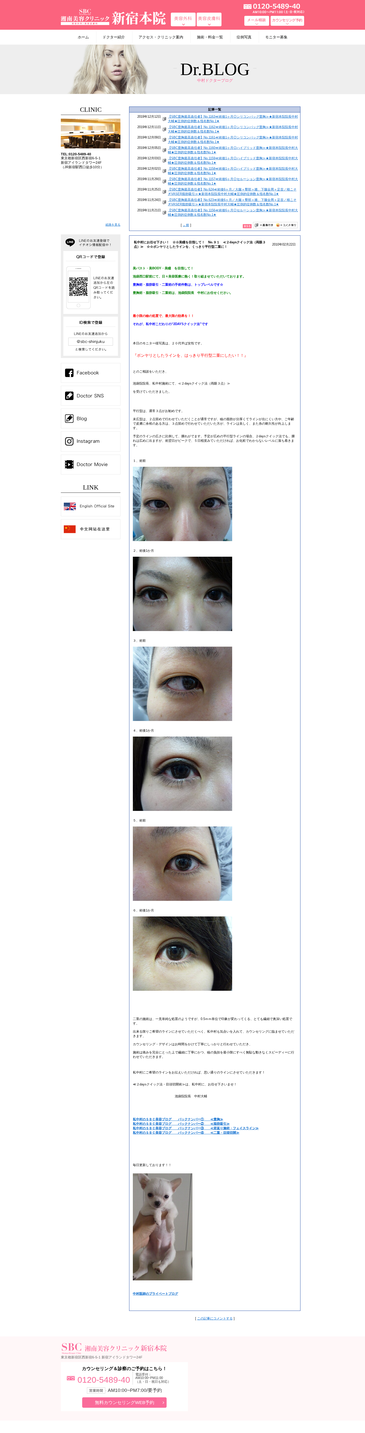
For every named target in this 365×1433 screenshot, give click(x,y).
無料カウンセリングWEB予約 (124, 1402)
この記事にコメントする (215, 1318)
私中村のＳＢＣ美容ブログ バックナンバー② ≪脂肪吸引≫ (181, 1124)
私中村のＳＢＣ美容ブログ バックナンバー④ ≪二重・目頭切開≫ (186, 1132)
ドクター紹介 (114, 37)
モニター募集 (276, 37)
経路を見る (113, 224)
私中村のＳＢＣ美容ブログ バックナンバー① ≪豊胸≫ (178, 1119)
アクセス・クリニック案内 (161, 37)
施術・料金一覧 (210, 37)
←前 (186, 225)
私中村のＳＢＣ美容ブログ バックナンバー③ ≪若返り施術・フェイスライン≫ (196, 1128)
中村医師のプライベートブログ (155, 1293)
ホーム (83, 37)
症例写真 (244, 37)
